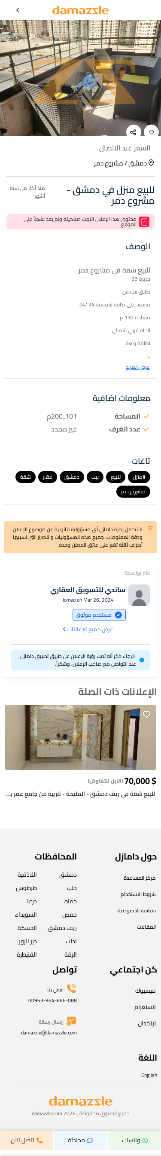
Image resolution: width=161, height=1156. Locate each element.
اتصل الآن (22, 1140)
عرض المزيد (138, 367)
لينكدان (147, 1023)
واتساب (131, 1140)
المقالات (146, 927)
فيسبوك (145, 990)
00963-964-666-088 (52, 1000)
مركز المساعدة (140, 878)
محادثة (76, 1140)
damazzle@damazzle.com (49, 1032)
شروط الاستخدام (138, 894)
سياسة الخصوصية (137, 910)
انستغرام (145, 1006)
